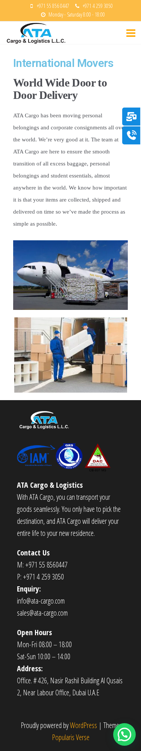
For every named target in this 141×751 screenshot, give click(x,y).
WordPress (83, 725)
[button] (124, 734)
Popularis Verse (70, 737)
